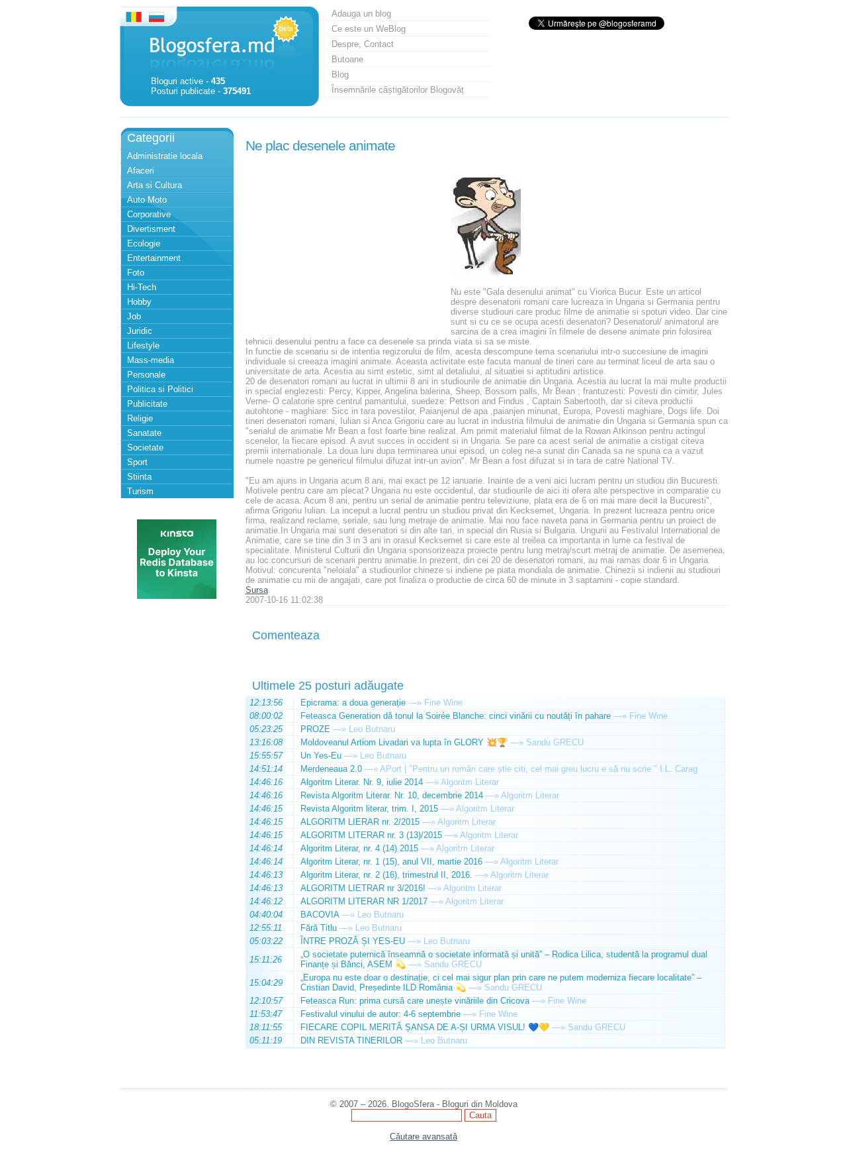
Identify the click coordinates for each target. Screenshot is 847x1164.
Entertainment (154, 258)
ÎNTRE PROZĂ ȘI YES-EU (352, 941)
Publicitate (147, 404)
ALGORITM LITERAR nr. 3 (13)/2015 (371, 835)
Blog (340, 74)
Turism (140, 491)
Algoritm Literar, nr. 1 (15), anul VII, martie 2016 (391, 862)
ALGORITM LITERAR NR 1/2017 (363, 901)
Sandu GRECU (555, 742)
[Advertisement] (344, 240)
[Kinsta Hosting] (176, 596)
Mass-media (150, 360)
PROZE (315, 729)
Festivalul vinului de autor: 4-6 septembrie (380, 1014)
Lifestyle (143, 345)
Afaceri (140, 171)
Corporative (149, 214)
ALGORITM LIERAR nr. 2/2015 (360, 822)
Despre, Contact (363, 44)
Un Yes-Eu (320, 756)
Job (134, 316)
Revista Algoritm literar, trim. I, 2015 (369, 809)
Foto (135, 273)
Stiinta (139, 477)
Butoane (347, 59)
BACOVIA (319, 915)
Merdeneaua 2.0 (331, 769)
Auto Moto (147, 200)
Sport (137, 462)
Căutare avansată (423, 1136)
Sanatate (144, 433)
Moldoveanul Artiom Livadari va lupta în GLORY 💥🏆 (404, 742)
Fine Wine (443, 703)
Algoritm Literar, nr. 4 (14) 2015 (359, 848)
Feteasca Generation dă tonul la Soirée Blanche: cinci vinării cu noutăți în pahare (455, 716)
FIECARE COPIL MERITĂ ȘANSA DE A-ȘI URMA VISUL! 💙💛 (424, 1027)
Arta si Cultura (154, 185)
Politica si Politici (160, 389)
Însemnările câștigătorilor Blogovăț (398, 90)
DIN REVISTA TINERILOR (351, 1040)
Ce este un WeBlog (369, 29)
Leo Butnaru (372, 729)
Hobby (139, 302)
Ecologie (143, 243)
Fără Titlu (318, 928)
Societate (145, 447)
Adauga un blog (361, 14)
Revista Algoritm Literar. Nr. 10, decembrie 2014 (391, 795)
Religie (140, 418)
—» (415, 703)
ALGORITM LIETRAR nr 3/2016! (362, 888)
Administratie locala (164, 156)
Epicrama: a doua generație (353, 703)
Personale (146, 375)
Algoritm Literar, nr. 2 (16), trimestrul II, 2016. (386, 875)
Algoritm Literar (470, 782)
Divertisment (151, 229)
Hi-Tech (141, 287)
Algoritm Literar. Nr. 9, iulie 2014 (361, 782)
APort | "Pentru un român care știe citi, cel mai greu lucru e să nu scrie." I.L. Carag (538, 769)
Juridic (139, 331)
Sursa (256, 590)
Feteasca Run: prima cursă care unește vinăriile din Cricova (414, 1001)
